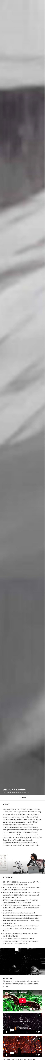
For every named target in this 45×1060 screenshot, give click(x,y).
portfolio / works (32, 984)
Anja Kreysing (14, 789)
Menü (24, 798)
